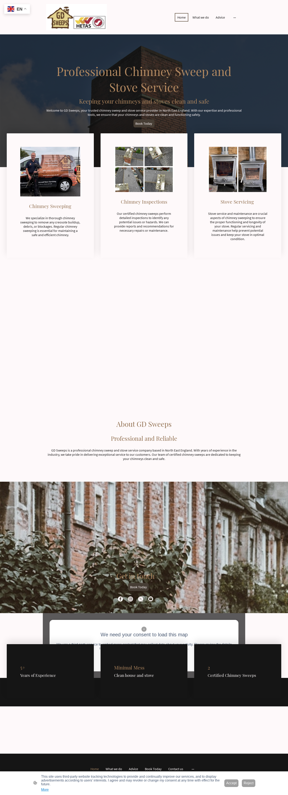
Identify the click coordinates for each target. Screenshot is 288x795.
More (45, 789)
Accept (231, 783)
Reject (248, 783)
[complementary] (17, 9)
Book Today (144, 123)
